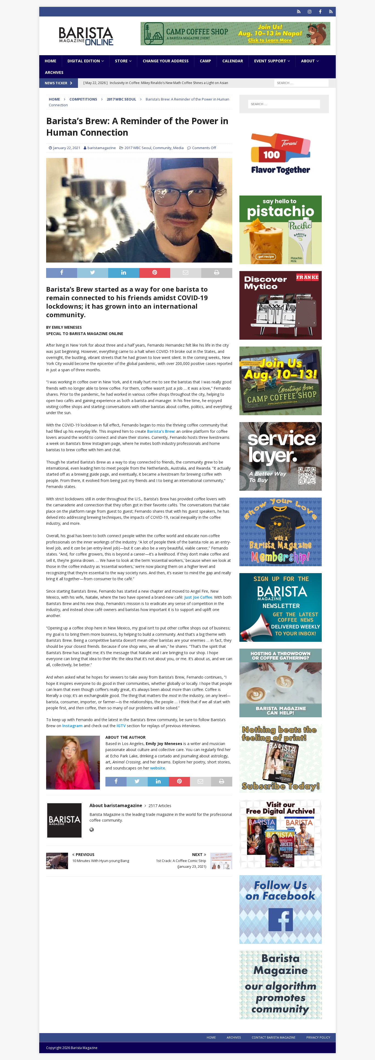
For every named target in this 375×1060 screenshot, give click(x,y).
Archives (54, 72)
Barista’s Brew (160, 431)
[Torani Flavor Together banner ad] (280, 185)
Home (50, 60)
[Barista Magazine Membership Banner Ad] (280, 563)
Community (162, 147)
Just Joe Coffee (198, 597)
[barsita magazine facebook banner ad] (280, 940)
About (308, 60)
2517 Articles (160, 805)
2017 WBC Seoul (138, 147)
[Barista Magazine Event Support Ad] (280, 714)
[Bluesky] (299, 11)
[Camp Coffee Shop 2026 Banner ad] (280, 412)
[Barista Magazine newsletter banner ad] (280, 638)
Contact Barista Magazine (273, 1037)
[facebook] (320, 11)
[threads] (331, 11)
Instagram (72, 725)
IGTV (121, 725)
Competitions (83, 99)
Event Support (270, 60)
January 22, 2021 (66, 147)
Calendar (232, 60)
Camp (205, 60)
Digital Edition (84, 60)
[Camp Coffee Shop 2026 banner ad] (235, 42)
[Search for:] (301, 82)
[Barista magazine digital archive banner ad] (280, 865)
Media (178, 147)
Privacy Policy (318, 1037)
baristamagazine (102, 147)
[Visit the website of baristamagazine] (91, 829)
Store (121, 60)
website (157, 768)
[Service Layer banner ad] (280, 487)
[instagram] (309, 11)
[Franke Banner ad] (280, 336)
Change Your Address (166, 60)
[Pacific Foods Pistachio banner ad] (280, 261)
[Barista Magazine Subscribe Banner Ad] (280, 789)
